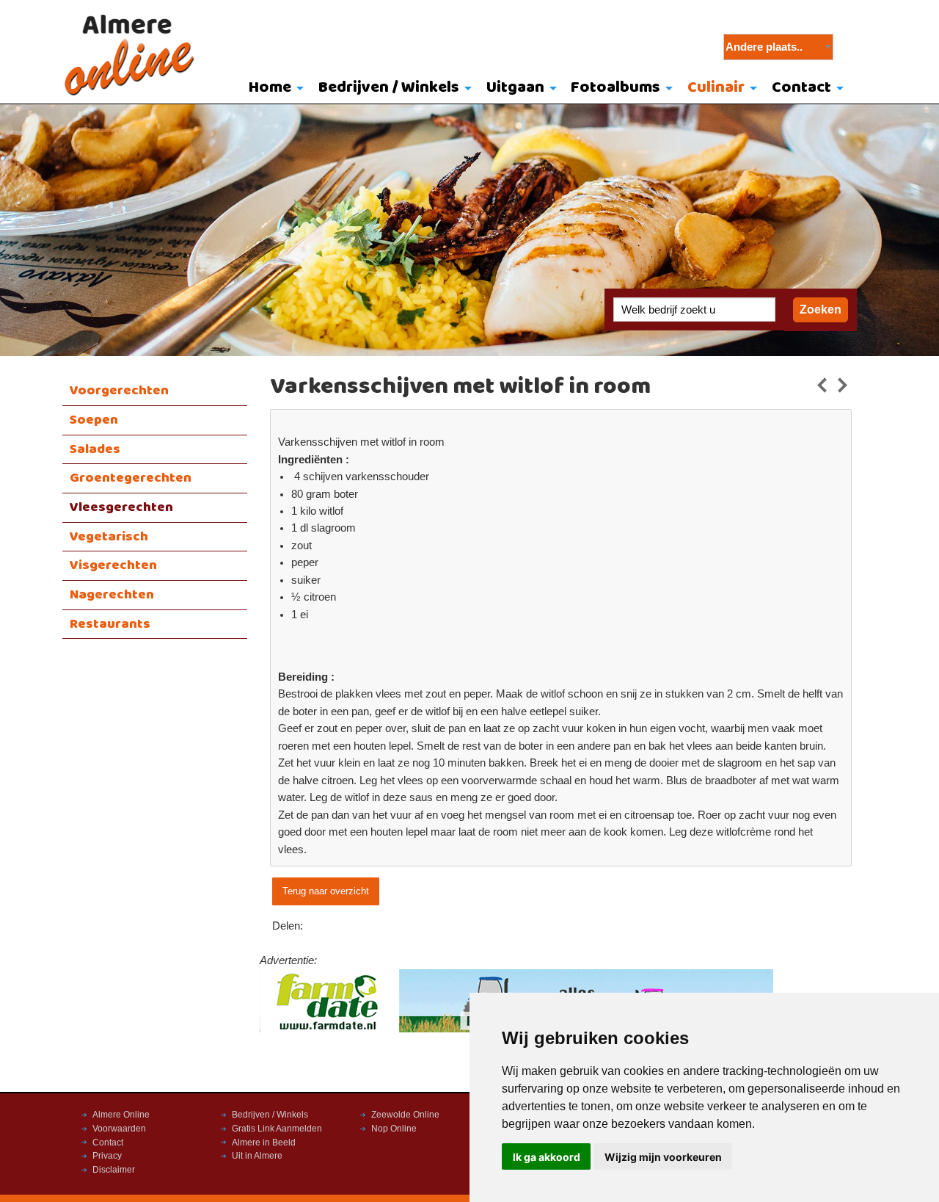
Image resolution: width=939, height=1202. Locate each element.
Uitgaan (515, 88)
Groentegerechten (130, 478)
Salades (95, 449)
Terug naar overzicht (325, 891)
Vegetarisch (109, 537)
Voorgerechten (119, 391)
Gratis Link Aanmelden (277, 1128)
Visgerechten (113, 565)
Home (270, 88)
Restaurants (110, 624)
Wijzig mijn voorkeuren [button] (663, 1157)
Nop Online (394, 1128)
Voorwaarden (119, 1128)
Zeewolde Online (405, 1114)
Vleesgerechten (121, 507)
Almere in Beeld (264, 1142)
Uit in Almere (257, 1156)
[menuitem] (273, 89)
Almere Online (121, 1114)
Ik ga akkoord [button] (546, 1157)
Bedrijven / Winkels (388, 88)
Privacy (107, 1156)
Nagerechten (112, 595)
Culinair (716, 88)
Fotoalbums (615, 88)
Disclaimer (113, 1170)
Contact (801, 88)
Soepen (94, 420)
